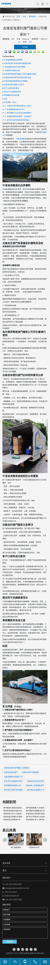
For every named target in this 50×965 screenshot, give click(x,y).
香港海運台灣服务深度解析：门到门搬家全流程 (13, 817)
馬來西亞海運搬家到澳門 (13, 781)
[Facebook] (14, 949)
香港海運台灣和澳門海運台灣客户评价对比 (36, 814)
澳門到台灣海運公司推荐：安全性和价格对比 (36, 817)
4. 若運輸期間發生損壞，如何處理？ (18, 116)
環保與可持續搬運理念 (12, 92)
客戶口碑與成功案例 (11, 88)
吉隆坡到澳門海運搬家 (30, 772)
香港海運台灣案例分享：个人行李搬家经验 (13, 820)
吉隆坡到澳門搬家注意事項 (14, 85)
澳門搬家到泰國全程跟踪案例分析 (13, 808)
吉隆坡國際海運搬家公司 (13, 777)
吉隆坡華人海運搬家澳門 (34, 785)
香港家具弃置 (34, 847)
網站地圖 (40, 953)
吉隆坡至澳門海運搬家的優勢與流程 (17, 63)
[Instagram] (31, 949)
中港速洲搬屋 (21, 139)
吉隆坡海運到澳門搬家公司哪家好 (16, 768)
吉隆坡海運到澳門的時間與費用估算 (17, 77)
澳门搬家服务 (16, 847)
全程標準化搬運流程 (12, 70)
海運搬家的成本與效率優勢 (15, 67)
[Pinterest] (35, 949)
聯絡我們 (9, 942)
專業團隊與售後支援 (11, 95)
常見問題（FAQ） (10, 102)
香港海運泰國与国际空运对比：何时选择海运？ (13, 811)
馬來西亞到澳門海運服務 (13, 790)
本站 (30, 42)
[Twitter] (22, 949)
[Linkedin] (18, 949)
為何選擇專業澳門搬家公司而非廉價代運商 (20, 74)
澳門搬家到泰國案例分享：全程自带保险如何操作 (36, 811)
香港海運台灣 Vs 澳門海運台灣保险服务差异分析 (36, 820)
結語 (5, 99)
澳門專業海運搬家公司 (35, 790)
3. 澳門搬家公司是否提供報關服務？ (18, 113)
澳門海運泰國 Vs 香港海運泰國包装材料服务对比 (36, 808)
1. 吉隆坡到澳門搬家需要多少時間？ (18, 106)
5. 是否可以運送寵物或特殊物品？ (18, 120)
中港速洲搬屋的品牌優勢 (13, 60)
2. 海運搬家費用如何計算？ (15, 109)
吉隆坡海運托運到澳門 (35, 781)
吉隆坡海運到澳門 (11, 772)
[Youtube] (26, 949)
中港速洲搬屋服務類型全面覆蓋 (16, 81)
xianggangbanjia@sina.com (17, 888)
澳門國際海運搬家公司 (12, 785)
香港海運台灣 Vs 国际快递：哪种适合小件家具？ (13, 814)
